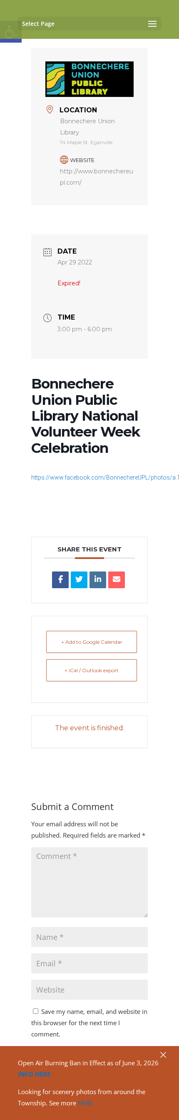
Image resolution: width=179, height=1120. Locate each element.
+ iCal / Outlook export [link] (92, 670)
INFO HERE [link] (34, 1074)
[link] (60, 579)
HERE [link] (85, 1103)
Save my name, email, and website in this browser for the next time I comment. (89, 1022)
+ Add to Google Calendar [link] (91, 642)
